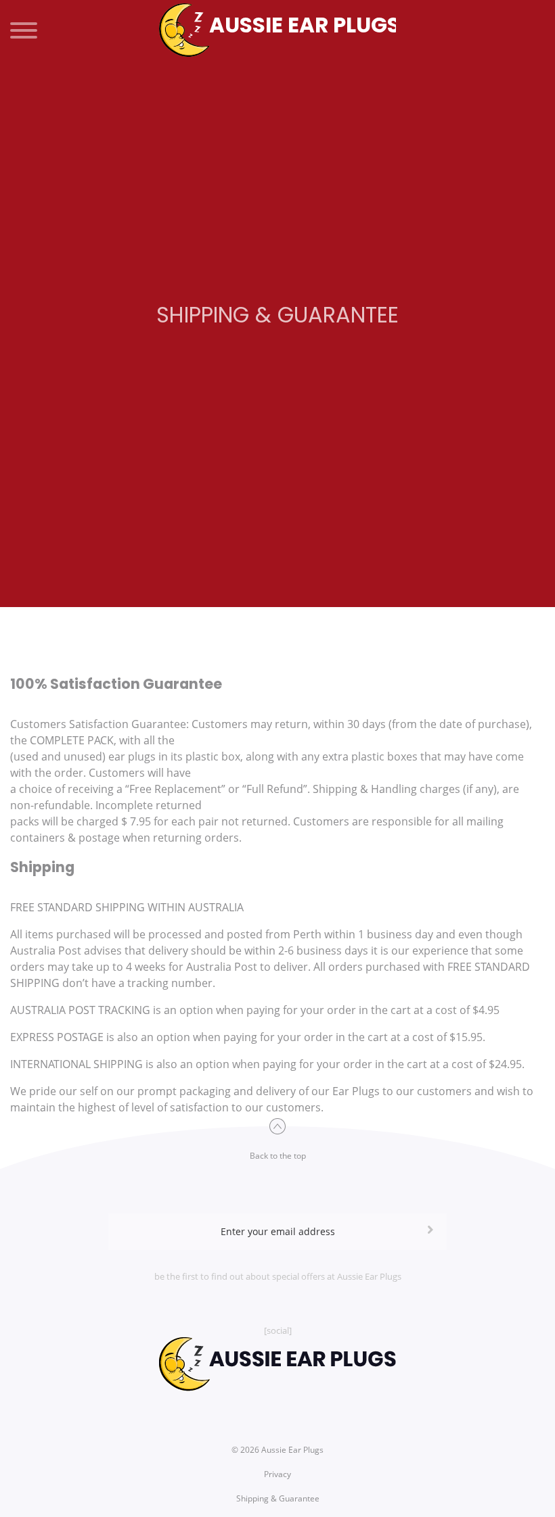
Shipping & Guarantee (277, 1498)
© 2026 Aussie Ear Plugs (277, 1449)
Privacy (277, 1474)
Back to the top (278, 1156)
